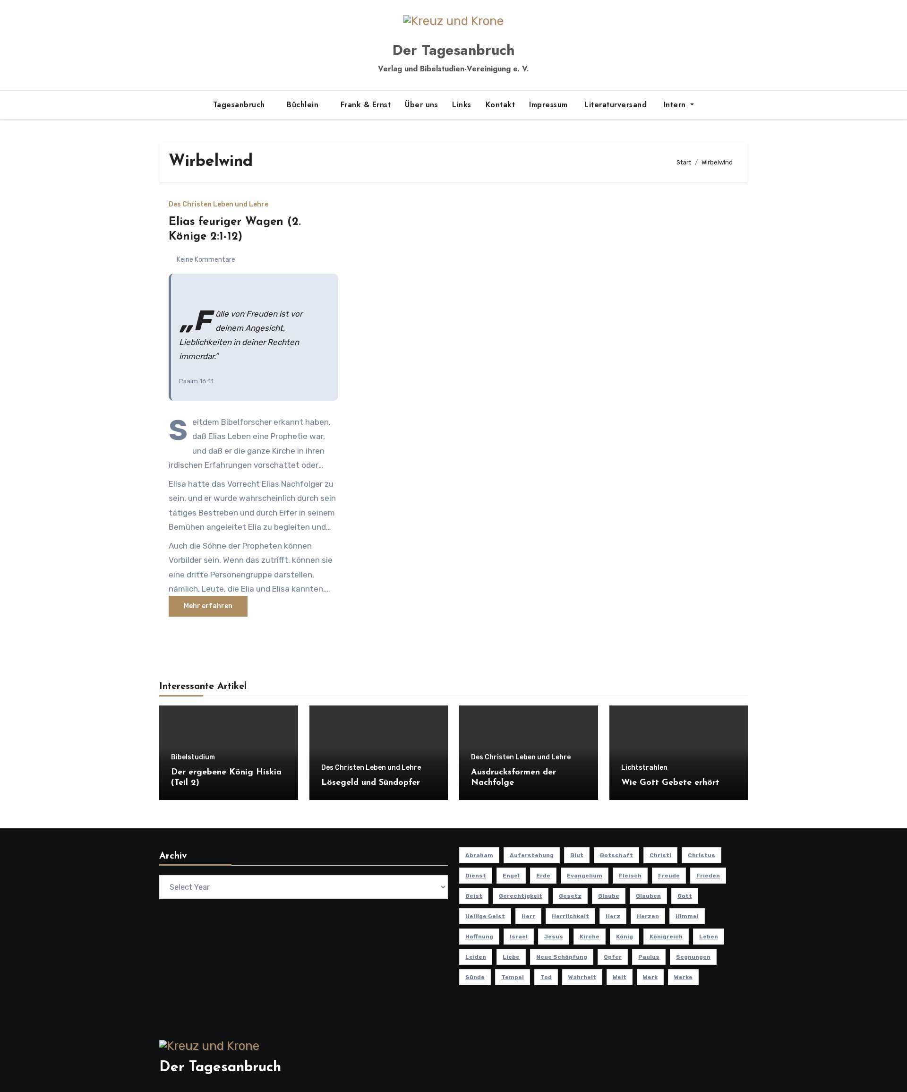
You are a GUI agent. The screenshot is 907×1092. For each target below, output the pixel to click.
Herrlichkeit (570, 916)
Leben (708, 936)
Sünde (475, 977)
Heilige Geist (485, 916)
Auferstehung (532, 855)
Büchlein (304, 104)
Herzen (648, 916)
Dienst (475, 875)
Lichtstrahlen (644, 768)
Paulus (648, 957)
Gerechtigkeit (520, 896)
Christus (701, 855)
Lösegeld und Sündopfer (370, 783)
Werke (683, 977)
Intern (674, 104)
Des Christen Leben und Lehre (218, 204)
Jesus (553, 936)
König (624, 936)
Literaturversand (614, 104)
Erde (543, 875)
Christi (660, 855)
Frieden (708, 875)
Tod (546, 977)
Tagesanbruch (240, 104)
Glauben (648, 896)
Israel (519, 936)
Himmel (687, 916)
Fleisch (630, 875)
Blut (576, 855)
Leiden (475, 957)
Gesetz (570, 896)
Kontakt (500, 104)
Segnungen (693, 957)
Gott (684, 896)
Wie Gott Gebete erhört (670, 783)
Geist (473, 896)
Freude (669, 875)
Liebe (511, 957)
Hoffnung (479, 936)
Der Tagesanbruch (453, 50)
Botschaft (616, 855)
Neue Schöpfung (561, 957)
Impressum (548, 104)
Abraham (479, 855)
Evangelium (584, 875)
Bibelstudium (193, 757)
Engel (511, 875)
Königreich (666, 936)
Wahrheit (582, 977)
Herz (613, 916)
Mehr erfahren (208, 606)
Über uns (421, 104)
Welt (619, 977)
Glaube (608, 896)
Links (461, 104)
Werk (650, 977)
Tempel (512, 977)
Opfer (613, 957)
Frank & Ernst (366, 104)
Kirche (589, 936)
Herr (528, 916)
